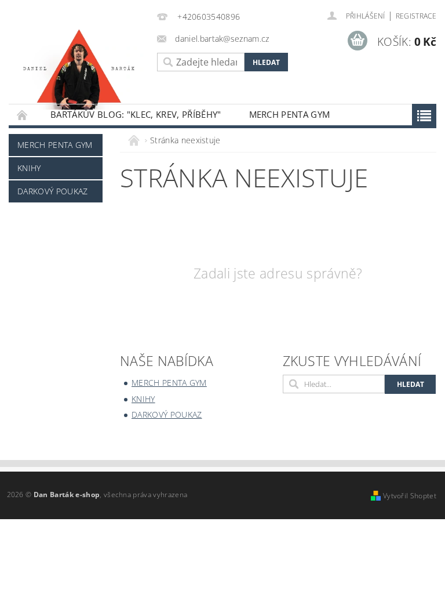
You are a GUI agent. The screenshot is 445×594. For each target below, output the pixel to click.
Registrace (416, 16)
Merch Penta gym (289, 114)
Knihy (29, 167)
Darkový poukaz (52, 191)
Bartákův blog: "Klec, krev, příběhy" (135, 114)
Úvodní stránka (23, 114)
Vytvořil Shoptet (409, 496)
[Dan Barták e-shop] (79, 66)
